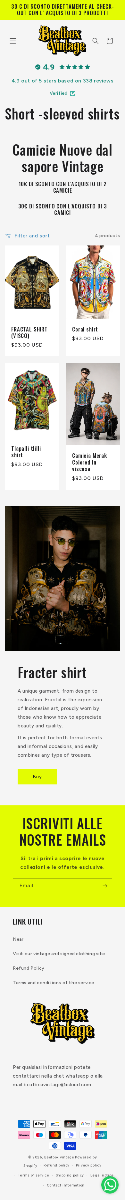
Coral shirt (85, 329)
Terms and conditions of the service (53, 982)
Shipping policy (70, 1175)
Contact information (66, 1185)
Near (18, 939)
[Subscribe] (105, 885)
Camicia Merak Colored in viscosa (89, 462)
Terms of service (33, 1175)
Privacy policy (89, 1165)
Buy (37, 777)
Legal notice (102, 1175)
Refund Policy (29, 968)
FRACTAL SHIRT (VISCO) (29, 332)
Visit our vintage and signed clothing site (59, 953)
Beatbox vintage (59, 1157)
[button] (13, 41)
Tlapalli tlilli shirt (26, 451)
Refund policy (57, 1165)
